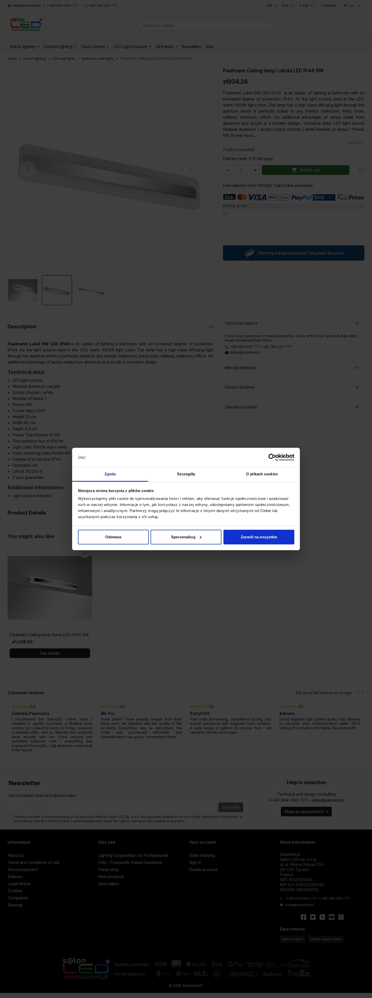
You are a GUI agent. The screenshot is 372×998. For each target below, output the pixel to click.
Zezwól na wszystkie (259, 537)
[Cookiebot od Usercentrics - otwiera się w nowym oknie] (272, 457)
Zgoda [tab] (110, 474)
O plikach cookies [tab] (262, 474)
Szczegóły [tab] (186, 474)
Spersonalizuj (183, 537)
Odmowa (113, 537)
